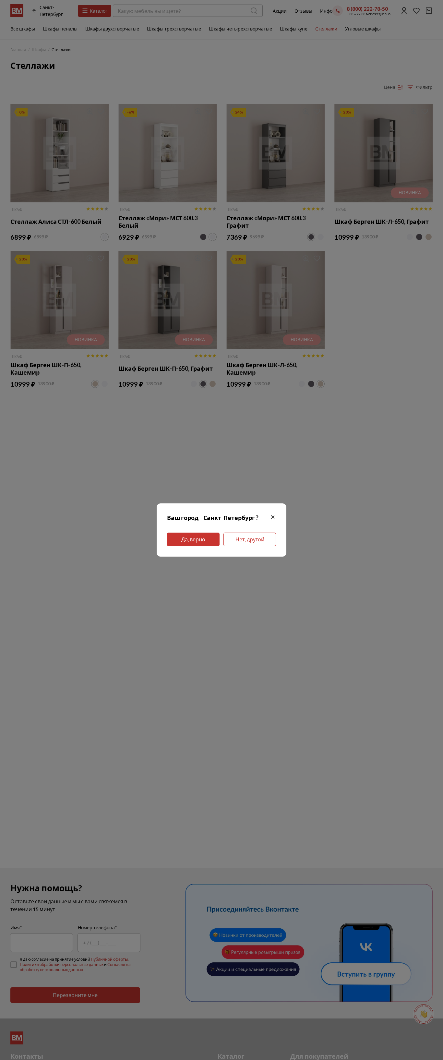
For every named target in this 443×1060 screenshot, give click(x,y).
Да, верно (193, 539)
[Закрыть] (272, 518)
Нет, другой (249, 539)
